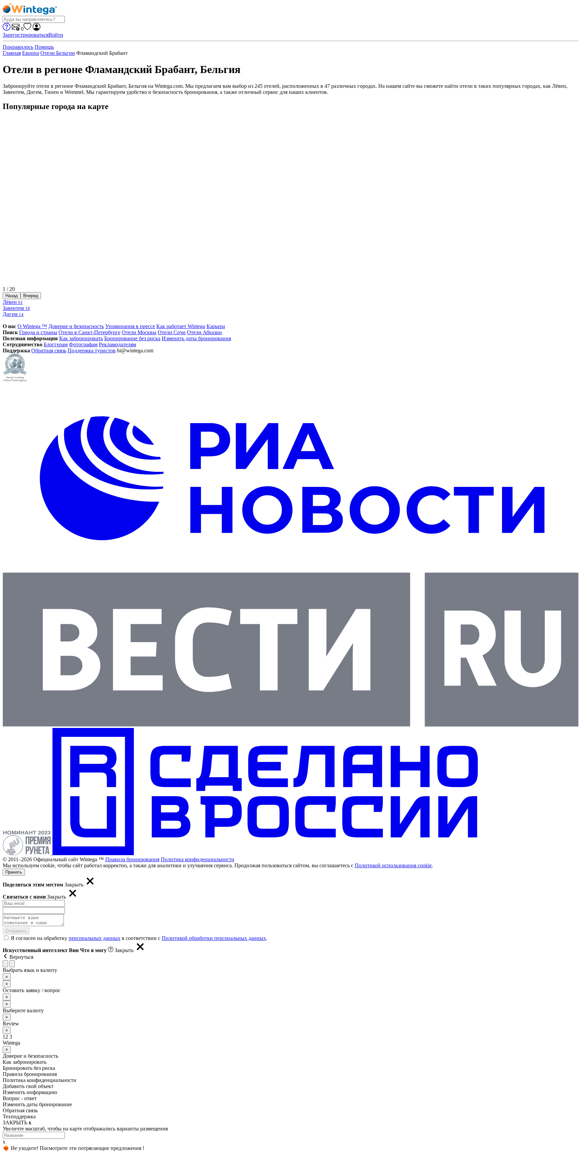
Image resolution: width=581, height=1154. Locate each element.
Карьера (215, 326)
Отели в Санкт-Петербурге (89, 332)
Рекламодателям (117, 344)
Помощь (44, 47)
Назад (11, 295)
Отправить (16, 931)
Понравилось (18, 47)
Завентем (16, 308)
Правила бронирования (132, 859)
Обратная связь (48, 350)
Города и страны (38, 332)
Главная (12, 53)
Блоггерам (56, 344)
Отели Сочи (172, 332)
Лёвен (13, 302)
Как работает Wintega (180, 326)
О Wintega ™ (32, 326)
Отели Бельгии (57, 53)
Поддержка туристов (92, 350)
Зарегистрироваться (25, 35)
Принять (13, 872)
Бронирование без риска (132, 338)
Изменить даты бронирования (196, 338)
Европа (30, 53)
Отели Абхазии (204, 332)
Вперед (30, 295)
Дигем (13, 314)
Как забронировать (81, 338)
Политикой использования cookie (393, 865)
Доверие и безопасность (76, 326)
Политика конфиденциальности (197, 859)
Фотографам (83, 344)
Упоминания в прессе (130, 326)
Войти (55, 35)
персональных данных (94, 938)
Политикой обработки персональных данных (214, 938)
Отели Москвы (139, 332)
